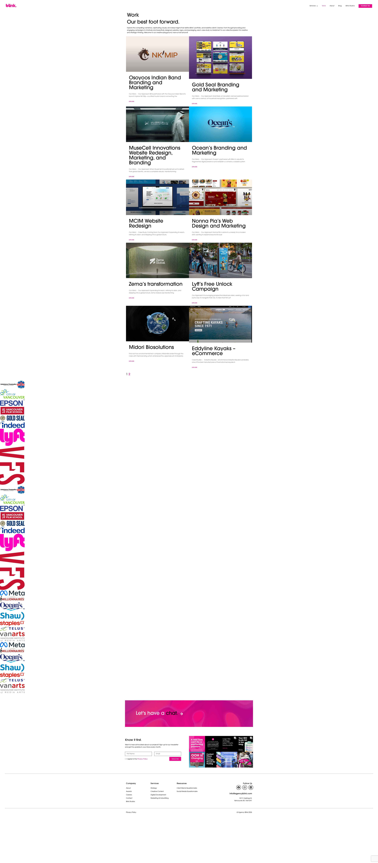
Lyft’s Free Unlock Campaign (212, 287)
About (128, 788)
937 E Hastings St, (245, 798)
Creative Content (157, 791)
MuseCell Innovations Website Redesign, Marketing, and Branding (154, 156)
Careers (129, 795)
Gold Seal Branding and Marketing (215, 88)
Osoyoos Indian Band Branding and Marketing (155, 83)
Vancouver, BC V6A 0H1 (243, 800)
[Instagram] (244, 787)
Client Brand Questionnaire (187, 788)
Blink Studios (130, 801)
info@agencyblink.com (241, 794)
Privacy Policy (142, 759)
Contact (129, 798)
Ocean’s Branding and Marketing (219, 151)
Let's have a (157, 713)
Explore (131, 101)
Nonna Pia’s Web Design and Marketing (219, 224)
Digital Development (158, 795)
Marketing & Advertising (160, 798)
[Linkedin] (250, 787)
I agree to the (137, 759)
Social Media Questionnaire (187, 791)
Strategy (154, 788)
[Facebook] (238, 787)
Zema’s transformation (156, 284)
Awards (129, 791)
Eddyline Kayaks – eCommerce (213, 351)
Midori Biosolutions (151, 347)
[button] (314, 6)
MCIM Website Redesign (146, 224)
